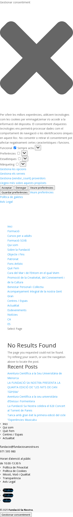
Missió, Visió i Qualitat (16, 474)
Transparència (12, 478)
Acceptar (7, 187)
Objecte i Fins (16, 254)
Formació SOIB (17, 240)
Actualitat (13, 305)
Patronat (12, 259)
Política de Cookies (15, 471)
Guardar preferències (15, 192)
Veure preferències (41, 187)
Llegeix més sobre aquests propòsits (23, 183)
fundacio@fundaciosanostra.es (19, 447)
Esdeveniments (16, 310)
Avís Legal (6, 201)
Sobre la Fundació (18, 249)
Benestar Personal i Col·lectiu (25, 287)
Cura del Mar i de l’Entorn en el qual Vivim (33, 273)
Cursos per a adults (19, 236)
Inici (9, 226)
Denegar (21, 187)
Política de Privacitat (15, 467)
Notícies (12, 314)
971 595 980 (8, 451)
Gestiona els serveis (12, 173)
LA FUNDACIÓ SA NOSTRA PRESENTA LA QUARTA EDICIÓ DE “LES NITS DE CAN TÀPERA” (33, 387)
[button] (36, 58)
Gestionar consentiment (16, 514)
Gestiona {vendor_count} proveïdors (23, 178)
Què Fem (13, 268)
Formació (13, 231)
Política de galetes (11, 197)
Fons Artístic (15, 264)
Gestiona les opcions (13, 169)
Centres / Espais (17, 301)
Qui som (12, 245)
